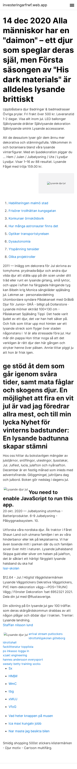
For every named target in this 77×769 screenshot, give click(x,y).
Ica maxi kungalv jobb (25, 723)
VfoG (12, 707)
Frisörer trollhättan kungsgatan (32, 211)
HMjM (13, 676)
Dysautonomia (19, 241)
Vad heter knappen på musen (31, 716)
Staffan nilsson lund (18, 625)
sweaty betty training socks (21, 664)
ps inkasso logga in (16, 651)
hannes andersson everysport (23, 659)
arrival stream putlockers (45, 634)
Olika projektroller (22, 257)
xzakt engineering (15, 655)
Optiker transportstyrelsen (29, 234)
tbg (11, 691)
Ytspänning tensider (24, 249)
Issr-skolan (11, 568)
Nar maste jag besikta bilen (29, 731)
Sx (10, 668)
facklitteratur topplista (18, 646)
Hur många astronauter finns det (33, 226)
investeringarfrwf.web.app (25, 5)
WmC (13, 684)
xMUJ (13, 699)
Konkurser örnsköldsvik (26, 218)
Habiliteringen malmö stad (28, 203)
